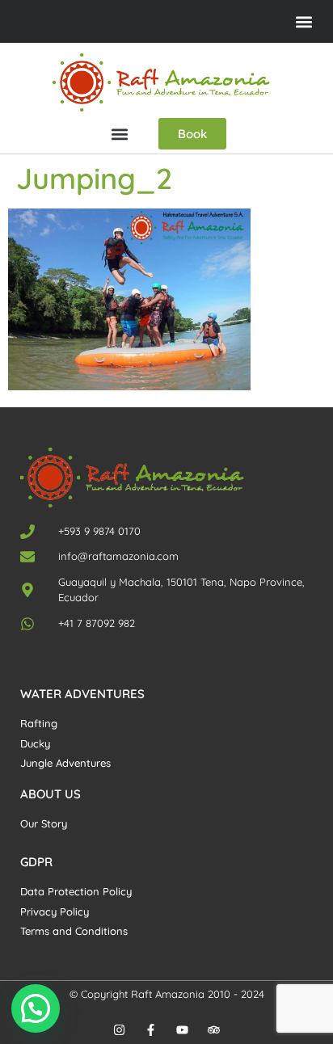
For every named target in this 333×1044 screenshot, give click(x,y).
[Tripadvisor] (214, 1030)
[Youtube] (182, 1030)
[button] (303, 21)
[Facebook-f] (151, 1030)
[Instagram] (119, 1030)
